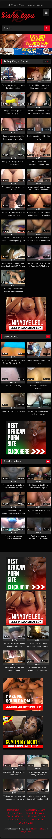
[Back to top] (44, 831)
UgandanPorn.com (35, 813)
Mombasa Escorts (36, 816)
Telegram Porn (15, 813)
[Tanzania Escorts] (26, 330)
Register (39, 5)
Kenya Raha (26, 832)
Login (30, 5)
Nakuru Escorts (37, 819)
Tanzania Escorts (15, 816)
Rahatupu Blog (37, 829)
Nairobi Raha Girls (16, 819)
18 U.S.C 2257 (26, 823)
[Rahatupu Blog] (21, 16)
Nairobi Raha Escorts (35, 810)
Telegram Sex (13, 810)
